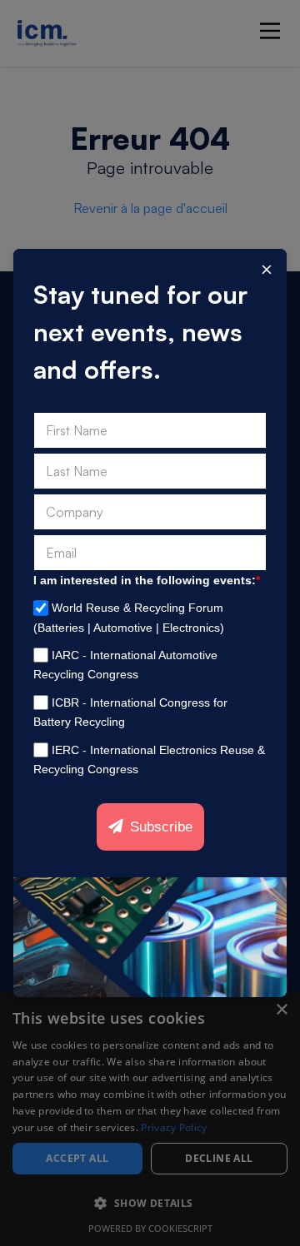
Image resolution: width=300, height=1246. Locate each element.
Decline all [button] (218, 1158)
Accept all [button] (77, 1158)
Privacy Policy (174, 1127)
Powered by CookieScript (150, 1228)
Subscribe (161, 827)
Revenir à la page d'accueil (150, 208)
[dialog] (150, 1119)
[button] (150, 1203)
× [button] (281, 1010)
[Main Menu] (270, 30)
